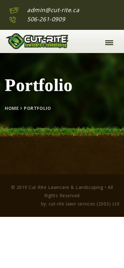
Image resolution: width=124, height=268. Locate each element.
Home (12, 108)
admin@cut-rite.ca (53, 10)
